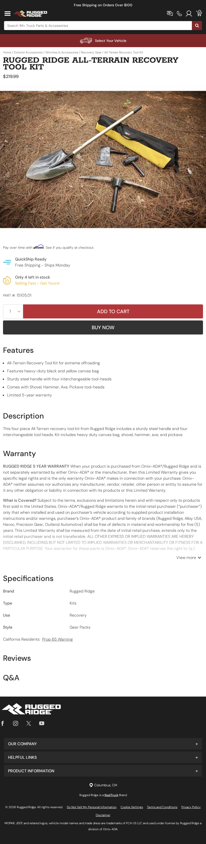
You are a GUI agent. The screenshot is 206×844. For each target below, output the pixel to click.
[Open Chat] (170, 13)
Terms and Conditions (162, 807)
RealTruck (111, 795)
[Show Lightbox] (103, 159)
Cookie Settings (132, 807)
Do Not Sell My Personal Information (92, 807)
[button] (103, 743)
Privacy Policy (191, 807)
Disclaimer (103, 815)
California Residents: (38, 639)
